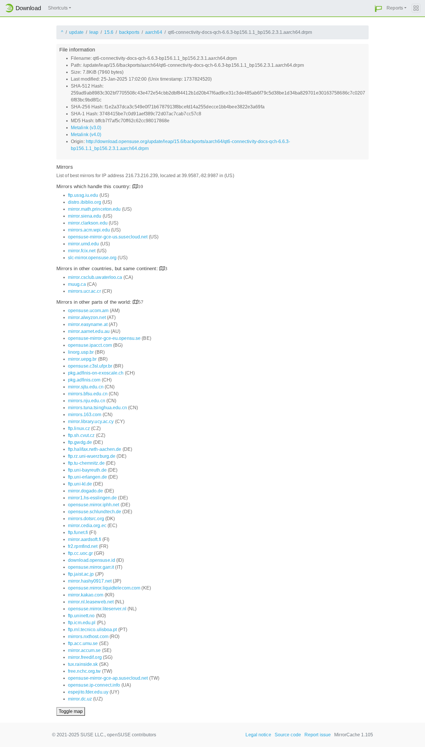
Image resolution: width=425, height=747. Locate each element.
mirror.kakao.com (86, 594)
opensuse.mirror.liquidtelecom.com (104, 587)
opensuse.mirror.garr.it (91, 567)
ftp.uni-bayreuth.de (87, 470)
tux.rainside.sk (83, 664)
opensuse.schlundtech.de (94, 511)
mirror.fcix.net (82, 250)
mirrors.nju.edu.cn (86, 400)
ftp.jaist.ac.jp (81, 574)
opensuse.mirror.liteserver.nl (97, 608)
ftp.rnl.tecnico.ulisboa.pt (92, 629)
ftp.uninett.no (81, 615)
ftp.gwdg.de (80, 442)
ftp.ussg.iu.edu (83, 195)
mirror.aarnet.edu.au (89, 331)
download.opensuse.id (91, 560)
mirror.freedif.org (85, 657)
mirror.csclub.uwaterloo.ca (95, 277)
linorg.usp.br (81, 352)
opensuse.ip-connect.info (94, 685)
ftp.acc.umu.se (83, 643)
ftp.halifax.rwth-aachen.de (94, 449)
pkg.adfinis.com (84, 379)
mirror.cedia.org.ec (87, 525)
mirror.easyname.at (88, 324)
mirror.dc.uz (80, 698)
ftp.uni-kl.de (80, 483)
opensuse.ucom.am (88, 310)
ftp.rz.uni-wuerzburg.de (91, 456)
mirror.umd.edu (83, 243)
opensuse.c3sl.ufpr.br (90, 366)
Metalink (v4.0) (86, 134)
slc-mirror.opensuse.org (92, 257)
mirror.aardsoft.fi (84, 539)
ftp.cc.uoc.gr (80, 553)
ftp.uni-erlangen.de (87, 476)
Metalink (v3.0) (86, 127)
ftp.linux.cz (79, 428)
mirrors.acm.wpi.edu (89, 229)
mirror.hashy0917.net (90, 581)
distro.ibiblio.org (84, 202)
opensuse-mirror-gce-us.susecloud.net (108, 236)
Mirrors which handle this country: (94, 186)
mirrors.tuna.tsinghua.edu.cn (97, 407)
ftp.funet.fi (78, 532)
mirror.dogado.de (85, 490)
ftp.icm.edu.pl (81, 622)
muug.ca (77, 284)
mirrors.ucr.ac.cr (84, 291)
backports (129, 32)
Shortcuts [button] (58, 7)
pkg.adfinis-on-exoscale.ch (96, 372)
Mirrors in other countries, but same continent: (107, 268)
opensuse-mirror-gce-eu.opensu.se (104, 338)
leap (93, 32)
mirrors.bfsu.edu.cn (88, 393)
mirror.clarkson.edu (88, 222)
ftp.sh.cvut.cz (81, 435)
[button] (378, 8)
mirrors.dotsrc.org (86, 518)
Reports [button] (395, 7)
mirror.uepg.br (82, 359)
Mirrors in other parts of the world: (94, 302)
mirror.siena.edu (84, 216)
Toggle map (71, 711)
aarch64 (153, 32)
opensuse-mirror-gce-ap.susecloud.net (108, 678)
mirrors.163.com (84, 414)
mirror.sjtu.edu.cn (86, 386)
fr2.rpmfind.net (83, 546)
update (76, 32)
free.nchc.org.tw (84, 671)
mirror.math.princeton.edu (94, 209)
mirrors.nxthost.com (88, 636)
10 (140, 186)
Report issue (317, 734)
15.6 (108, 32)
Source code (288, 734)
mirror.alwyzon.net (87, 317)
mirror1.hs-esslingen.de (92, 497)
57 (140, 301)
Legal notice (258, 734)
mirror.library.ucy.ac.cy (91, 421)
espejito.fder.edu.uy (88, 691)
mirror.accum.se (84, 650)
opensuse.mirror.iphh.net (93, 504)
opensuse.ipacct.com (90, 345)
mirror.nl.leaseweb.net (91, 601)
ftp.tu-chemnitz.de (86, 463)
